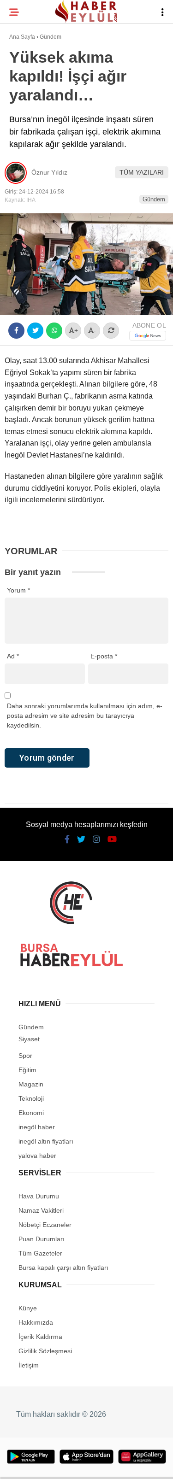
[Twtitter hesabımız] (55, 1464)
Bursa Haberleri (42, 75)
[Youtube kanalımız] (109, 1464)
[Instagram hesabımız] (82, 1464)
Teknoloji (31, 150)
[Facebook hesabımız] (28, 1464)
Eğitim (24, 132)
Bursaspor (33, 94)
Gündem (27, 113)
